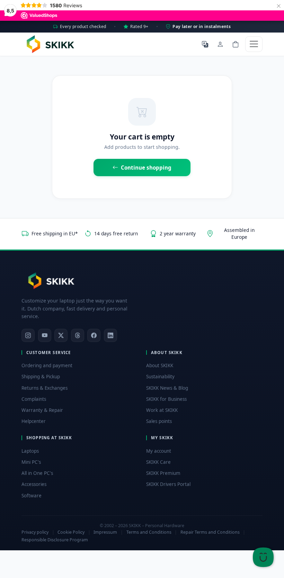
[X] (61, 335)
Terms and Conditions (148, 532)
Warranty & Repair (42, 410)
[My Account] (220, 44)
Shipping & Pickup (40, 376)
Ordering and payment (46, 365)
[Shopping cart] (235, 44)
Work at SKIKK (162, 410)
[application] (263, 557)
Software (31, 496)
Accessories (33, 484)
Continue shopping (146, 167)
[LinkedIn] (110, 335)
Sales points (159, 421)
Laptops (30, 451)
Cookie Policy (71, 532)
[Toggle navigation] (254, 44)
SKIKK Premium (163, 473)
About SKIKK (159, 365)
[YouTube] (44, 335)
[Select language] (205, 44)
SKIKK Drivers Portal (168, 484)
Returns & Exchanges (44, 388)
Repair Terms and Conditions (210, 532)
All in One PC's (37, 473)
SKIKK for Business (166, 399)
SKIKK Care (158, 462)
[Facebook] (93, 335)
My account (158, 451)
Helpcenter (33, 421)
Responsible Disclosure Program (54, 540)
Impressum (105, 532)
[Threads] (77, 335)
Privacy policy (34, 532)
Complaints (33, 399)
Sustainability (160, 376)
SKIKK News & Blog (167, 388)
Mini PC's (31, 462)
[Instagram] (28, 335)
